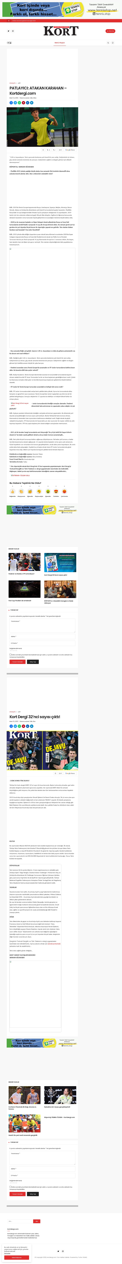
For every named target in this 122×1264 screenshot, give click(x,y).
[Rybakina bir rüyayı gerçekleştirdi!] (60, 1095)
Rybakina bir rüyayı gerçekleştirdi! (57, 1107)
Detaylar (7, 1253)
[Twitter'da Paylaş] (15, 102)
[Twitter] (8, 31)
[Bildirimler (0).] (113, 43)
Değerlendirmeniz (16, 648)
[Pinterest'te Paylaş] (23, 102)
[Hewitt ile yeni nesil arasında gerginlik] (25, 1123)
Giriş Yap (111, 31)
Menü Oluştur (60, 43)
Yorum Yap (14, 610)
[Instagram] (13, 31)
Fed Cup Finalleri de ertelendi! (20, 601)
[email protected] (54, 944)
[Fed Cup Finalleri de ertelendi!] (25, 589)
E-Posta (14, 643)
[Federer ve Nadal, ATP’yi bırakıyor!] (25, 562)
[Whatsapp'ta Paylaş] (19, 102)
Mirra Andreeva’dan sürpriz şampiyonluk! (24, 21)
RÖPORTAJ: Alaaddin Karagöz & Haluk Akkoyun (58, 602)
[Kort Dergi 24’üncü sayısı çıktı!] (60, 562)
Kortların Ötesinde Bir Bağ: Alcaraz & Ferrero (22, 1108)
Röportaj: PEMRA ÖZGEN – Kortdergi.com (59, 1117)
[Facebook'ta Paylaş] (11, 102)
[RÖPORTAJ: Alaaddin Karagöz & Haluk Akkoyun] (60, 589)
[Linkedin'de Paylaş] (27, 102)
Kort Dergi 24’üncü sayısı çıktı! (55, 575)
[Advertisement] (42, 66)
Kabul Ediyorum (16, 1257)
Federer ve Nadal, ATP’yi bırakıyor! (22, 574)
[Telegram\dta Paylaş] (31, 102)
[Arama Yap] (108, 43)
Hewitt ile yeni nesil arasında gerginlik (23, 1135)
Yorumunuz (15, 621)
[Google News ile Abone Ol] (70, 150)
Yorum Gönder (17, 662)
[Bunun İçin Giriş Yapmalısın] (43, 150)
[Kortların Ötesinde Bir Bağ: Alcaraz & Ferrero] (25, 1095)
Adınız (13, 636)
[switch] (9, 42)
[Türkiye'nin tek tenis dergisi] (61, 31)
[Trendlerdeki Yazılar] (9, 20)
